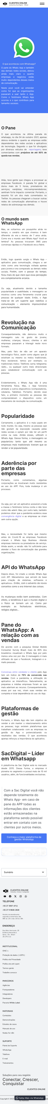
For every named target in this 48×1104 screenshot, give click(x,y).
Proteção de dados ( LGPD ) (14, 955)
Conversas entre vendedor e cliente (19, 672)
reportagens (34, 149)
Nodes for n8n (8, 1033)
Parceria (11, 1003)
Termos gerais (8, 968)
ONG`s (5, 951)
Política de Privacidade (11, 959)
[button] (43, 872)
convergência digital (11, 516)
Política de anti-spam (11, 964)
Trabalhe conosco (10, 972)
